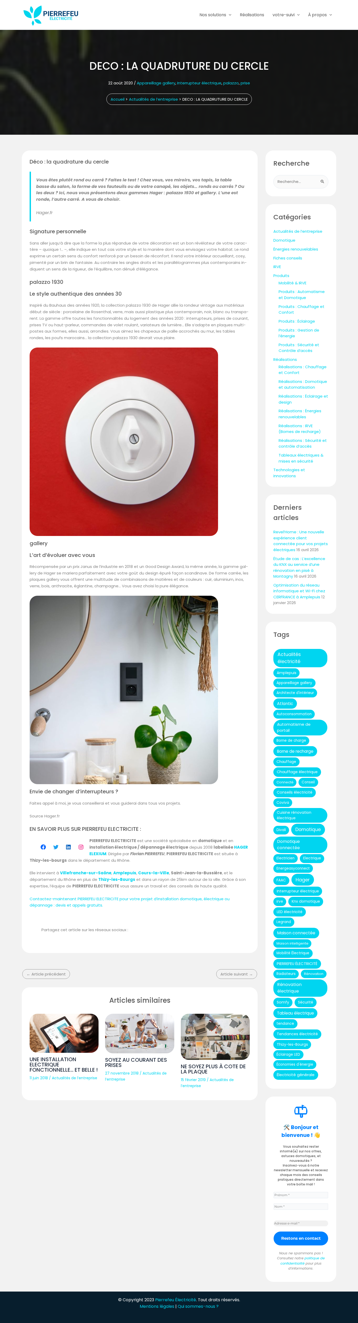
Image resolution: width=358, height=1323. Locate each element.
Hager (303, 879)
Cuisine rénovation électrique (294, 815)
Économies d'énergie (294, 1064)
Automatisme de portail (294, 727)
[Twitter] (56, 847)
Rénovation (313, 973)
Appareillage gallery (156, 83)
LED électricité (289, 911)
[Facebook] (43, 847)
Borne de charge (291, 740)
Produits (281, 275)
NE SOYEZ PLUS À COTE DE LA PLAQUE (213, 1069)
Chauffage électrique (297, 771)
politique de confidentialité (302, 1261)
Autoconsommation (294, 714)
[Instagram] (81, 847)
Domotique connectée (288, 844)
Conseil (308, 782)
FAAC (281, 880)
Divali (281, 829)
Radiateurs (286, 973)
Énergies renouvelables (295, 249)
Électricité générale (295, 1074)
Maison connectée (296, 933)
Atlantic (285, 704)
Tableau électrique (295, 1013)
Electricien (285, 858)
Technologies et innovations (289, 473)
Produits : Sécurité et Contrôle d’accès (299, 348)
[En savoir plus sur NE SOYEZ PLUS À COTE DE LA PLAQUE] (215, 1037)
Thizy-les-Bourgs (292, 1044)
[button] (228, 14)
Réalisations (252, 15)
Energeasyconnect (293, 868)
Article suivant (236, 974)
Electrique (312, 858)
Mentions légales (157, 1306)
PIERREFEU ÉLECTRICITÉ (297, 963)
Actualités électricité (289, 657)
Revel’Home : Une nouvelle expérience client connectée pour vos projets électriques (300, 540)
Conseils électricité (294, 792)
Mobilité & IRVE (292, 283)
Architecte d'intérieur (295, 692)
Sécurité (305, 1002)
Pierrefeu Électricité (175, 1300)
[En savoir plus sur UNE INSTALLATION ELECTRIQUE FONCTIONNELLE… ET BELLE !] (64, 1033)
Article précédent (46, 974)
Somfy (283, 1002)
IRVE (277, 266)
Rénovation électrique (289, 988)
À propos (317, 15)
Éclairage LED (288, 1054)
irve (279, 901)
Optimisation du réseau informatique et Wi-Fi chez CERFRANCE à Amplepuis (299, 591)
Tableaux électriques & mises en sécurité (301, 458)
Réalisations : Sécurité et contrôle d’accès (303, 443)
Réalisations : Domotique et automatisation (303, 384)
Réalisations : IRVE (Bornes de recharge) (300, 429)
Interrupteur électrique (199, 83)
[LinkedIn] (68, 847)
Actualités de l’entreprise (74, 1078)
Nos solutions (212, 15)
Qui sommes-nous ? (198, 1306)
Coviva (282, 802)
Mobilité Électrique (292, 953)
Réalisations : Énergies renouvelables (300, 414)
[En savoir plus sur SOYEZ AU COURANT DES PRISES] (139, 1033)
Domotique (284, 240)
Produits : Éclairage (297, 321)
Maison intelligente (292, 943)
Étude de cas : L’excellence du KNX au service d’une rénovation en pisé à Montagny (299, 567)
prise (245, 83)
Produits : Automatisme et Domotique (302, 294)
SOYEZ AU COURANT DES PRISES (136, 1062)
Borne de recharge (295, 751)
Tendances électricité (297, 1034)
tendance (285, 1023)
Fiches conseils (287, 258)
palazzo (231, 83)
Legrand (283, 921)
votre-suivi (284, 15)
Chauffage (286, 761)
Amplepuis (286, 672)
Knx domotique (306, 901)
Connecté (285, 782)
